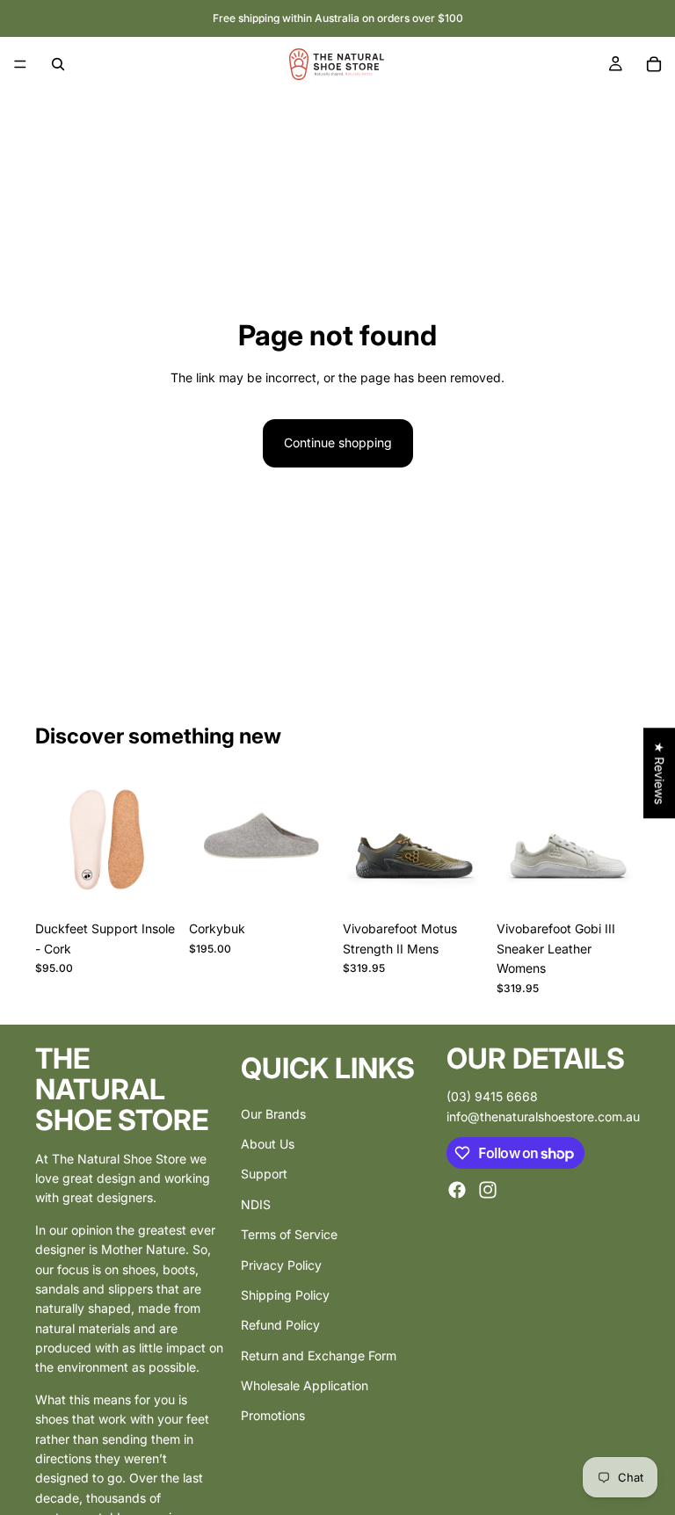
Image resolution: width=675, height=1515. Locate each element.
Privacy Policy (281, 1264)
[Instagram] (487, 1189)
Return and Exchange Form (318, 1354)
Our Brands (273, 1112)
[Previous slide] (208, 841)
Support (264, 1173)
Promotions (273, 1415)
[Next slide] (313, 841)
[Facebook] (457, 1189)
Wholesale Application (304, 1385)
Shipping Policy (285, 1294)
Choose (166, 884)
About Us (267, 1142)
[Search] (58, 64)
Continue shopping (338, 442)
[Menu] (20, 64)
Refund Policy (280, 1324)
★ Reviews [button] (659, 773)
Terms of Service (289, 1234)
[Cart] (654, 64)
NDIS (256, 1203)
